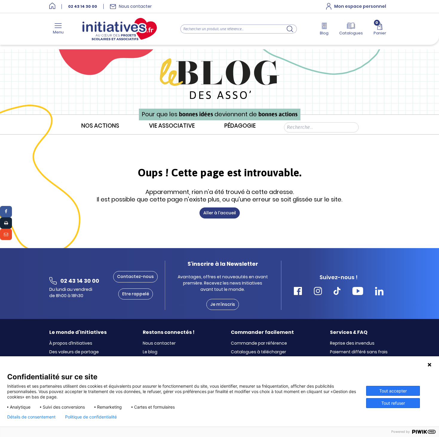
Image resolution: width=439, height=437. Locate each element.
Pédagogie (240, 126)
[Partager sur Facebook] (6, 211)
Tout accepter (393, 390)
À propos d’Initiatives (70, 343)
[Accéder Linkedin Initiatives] (379, 292)
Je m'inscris (222, 304)
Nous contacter (159, 343)
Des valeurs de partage (74, 352)
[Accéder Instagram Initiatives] (318, 292)
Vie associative (172, 126)
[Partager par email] (6, 234)
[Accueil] (52, 6)
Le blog (150, 352)
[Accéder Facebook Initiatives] (298, 292)
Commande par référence (259, 343)
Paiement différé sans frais (359, 352)
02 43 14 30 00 (82, 6)
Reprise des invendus (352, 343)
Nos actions (100, 126)
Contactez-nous (135, 276)
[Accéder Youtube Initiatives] (357, 292)
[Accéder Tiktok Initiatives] (337, 292)
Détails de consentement (31, 417)
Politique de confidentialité (91, 417)
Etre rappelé (135, 294)
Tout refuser (393, 403)
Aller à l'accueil (219, 213)
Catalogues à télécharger (258, 352)
